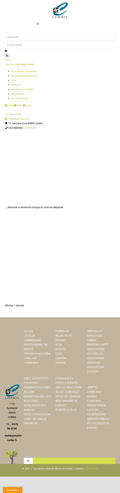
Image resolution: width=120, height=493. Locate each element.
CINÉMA (91, 340)
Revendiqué (17, 93)
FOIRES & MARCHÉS (67, 382)
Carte (28, 105)
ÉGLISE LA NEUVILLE (67, 391)
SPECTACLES (94, 331)
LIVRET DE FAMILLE (35, 418)
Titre (13, 80)
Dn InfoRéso (91, 468)
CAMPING (61, 358)
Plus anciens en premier (24, 75)
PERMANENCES (64, 378)
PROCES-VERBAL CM (35, 344)
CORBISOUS (62, 331)
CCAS (59, 353)
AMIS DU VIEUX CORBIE (69, 387)
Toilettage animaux (18, 118)
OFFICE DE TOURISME (68, 396)
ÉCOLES (60, 349)
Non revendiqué (19, 98)
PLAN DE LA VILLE (66, 409)
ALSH (59, 344)
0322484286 (29, 127)
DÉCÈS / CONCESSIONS (37, 414)
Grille (19, 105)
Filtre (7, 59)
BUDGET (28, 349)
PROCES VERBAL (96, 405)
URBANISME (31, 423)
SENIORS (61, 362)
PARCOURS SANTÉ (97, 344)
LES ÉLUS (29, 335)
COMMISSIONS (32, 340)
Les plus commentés (22, 89)
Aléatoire (16, 84)
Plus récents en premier (24, 71)
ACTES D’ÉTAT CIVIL (35, 405)
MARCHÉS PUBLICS (98, 418)
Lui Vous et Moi (13, 114)
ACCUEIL (29, 331)
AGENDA (92, 396)
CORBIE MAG (31, 362)
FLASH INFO (94, 400)
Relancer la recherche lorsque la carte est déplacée (35, 207)
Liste (10, 105)
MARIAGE (29, 409)
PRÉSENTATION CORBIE (37, 353)
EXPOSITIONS (95, 335)
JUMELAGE (30, 358)
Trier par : (19, 64)
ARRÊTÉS (92, 387)
